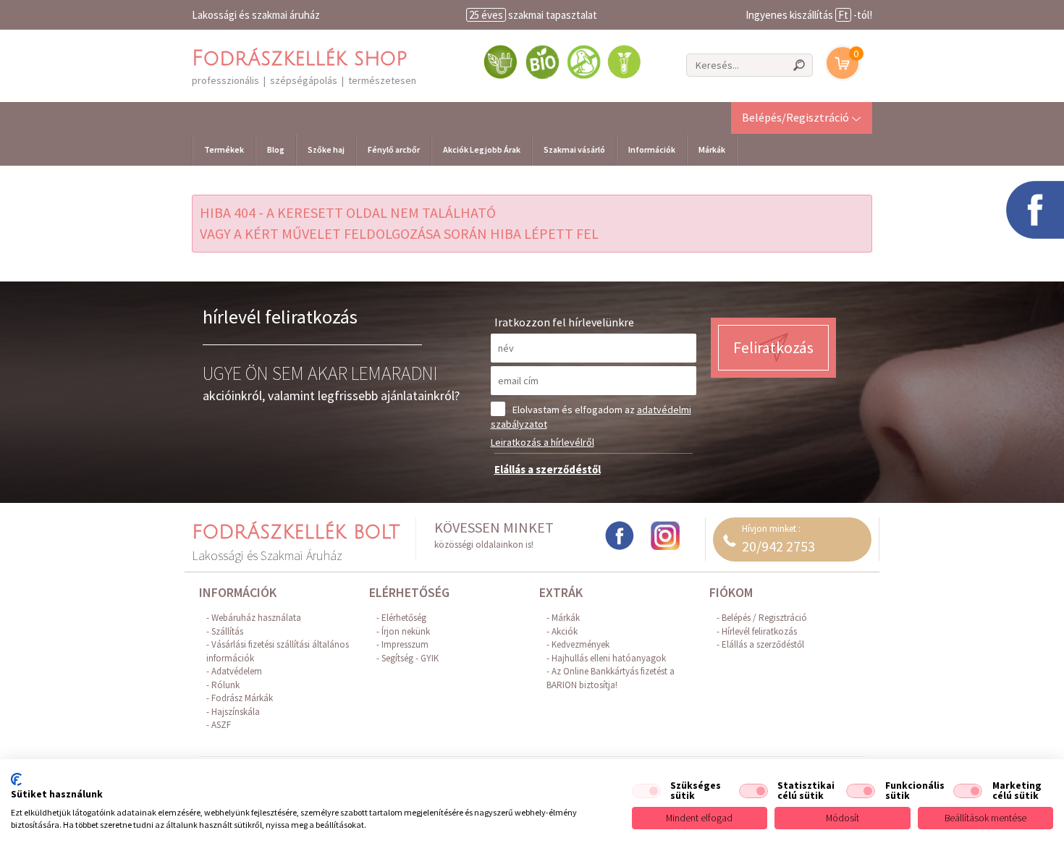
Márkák (711, 149)
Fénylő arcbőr (394, 149)
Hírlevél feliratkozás (759, 631)
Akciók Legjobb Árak (481, 149)
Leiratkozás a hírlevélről (542, 442)
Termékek (224, 149)
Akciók (565, 631)
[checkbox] (646, 791)
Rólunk (225, 685)
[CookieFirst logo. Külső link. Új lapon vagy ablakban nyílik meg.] (16, 779)
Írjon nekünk (405, 631)
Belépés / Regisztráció (764, 617)
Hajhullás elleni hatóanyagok (609, 658)
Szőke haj (326, 149)
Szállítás (227, 631)
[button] (801, 117)
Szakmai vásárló (574, 149)
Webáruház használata (256, 617)
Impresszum (404, 644)
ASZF (221, 725)
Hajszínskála (235, 712)
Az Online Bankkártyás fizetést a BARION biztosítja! (610, 678)
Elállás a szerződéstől (547, 469)
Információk (651, 149)
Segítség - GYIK (410, 658)
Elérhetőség (403, 617)
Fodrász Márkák (242, 698)
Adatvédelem (236, 671)
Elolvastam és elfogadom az (591, 417)
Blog (275, 149)
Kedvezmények (580, 644)
